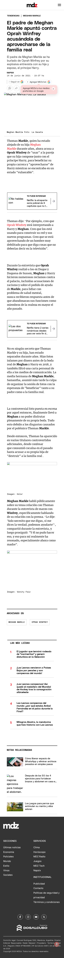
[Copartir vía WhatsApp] (10, 88)
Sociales (8, 875)
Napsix (10, 73)
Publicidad (39, 883)
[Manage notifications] (56, 944)
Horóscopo (39, 852)
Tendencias (13, 16)
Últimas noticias (12, 847)
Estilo (6, 865)
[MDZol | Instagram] (28, 916)
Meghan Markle (17, 622)
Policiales (8, 856)
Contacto (38, 888)
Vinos (6, 870)
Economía (8, 852)
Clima (36, 847)
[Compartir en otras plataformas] (16, 88)
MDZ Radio (39, 856)
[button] (59, 5)
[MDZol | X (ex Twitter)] (43, 916)
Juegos (37, 861)
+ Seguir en (14, 82)
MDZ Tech (39, 865)
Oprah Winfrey (16, 225)
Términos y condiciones (46, 902)
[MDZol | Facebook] (20, 916)
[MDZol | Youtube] (36, 916)
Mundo (7, 861)
